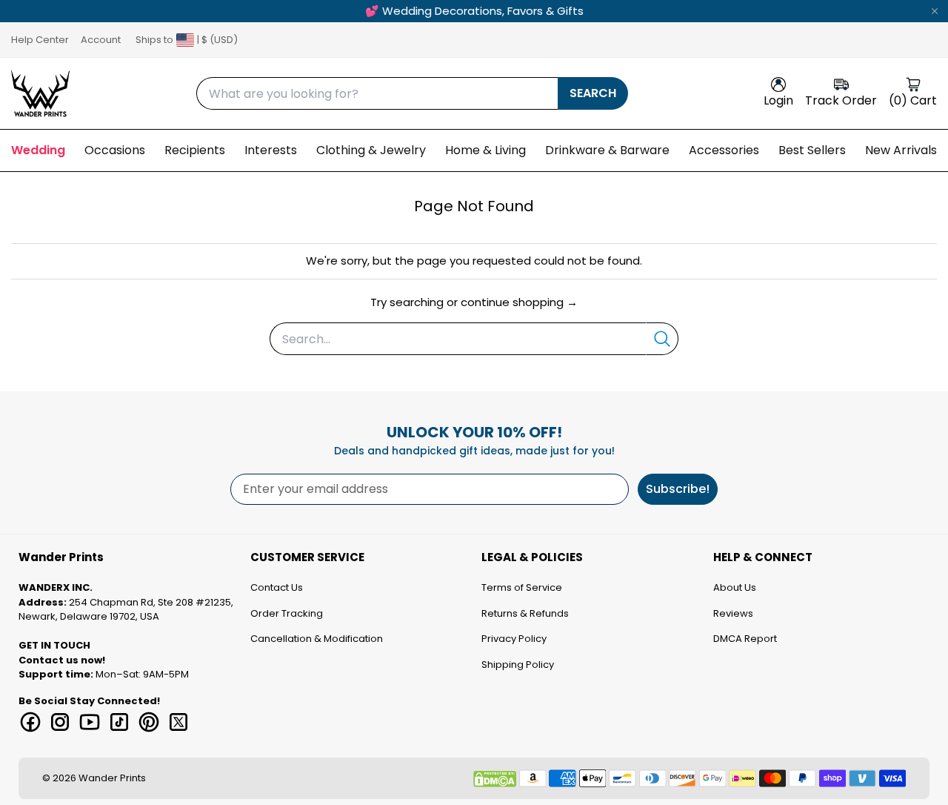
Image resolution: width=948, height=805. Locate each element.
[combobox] (377, 93)
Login (778, 100)
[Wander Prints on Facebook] (30, 722)
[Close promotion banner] (934, 11)
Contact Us (276, 587)
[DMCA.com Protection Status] (494, 779)
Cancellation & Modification (316, 639)
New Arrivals (901, 150)
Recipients (194, 150)
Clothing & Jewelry (371, 150)
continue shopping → (519, 302)
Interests (270, 150)
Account (101, 40)
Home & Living (485, 150)
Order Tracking (286, 613)
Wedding (38, 150)
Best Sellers (812, 150)
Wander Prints (112, 778)
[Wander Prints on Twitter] (178, 722)
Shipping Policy (517, 664)
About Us (734, 587)
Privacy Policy (514, 639)
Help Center (40, 40)
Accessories (724, 150)
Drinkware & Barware (607, 150)
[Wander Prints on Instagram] (60, 722)
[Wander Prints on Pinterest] (149, 722)
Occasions (114, 150)
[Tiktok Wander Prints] (119, 722)
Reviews (733, 613)
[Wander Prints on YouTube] (89, 722)
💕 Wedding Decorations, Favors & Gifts (474, 11)
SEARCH (593, 93)
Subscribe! (678, 488)
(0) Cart (913, 100)
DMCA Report (745, 639)
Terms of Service (521, 587)
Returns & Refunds (525, 613)
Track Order (841, 100)
